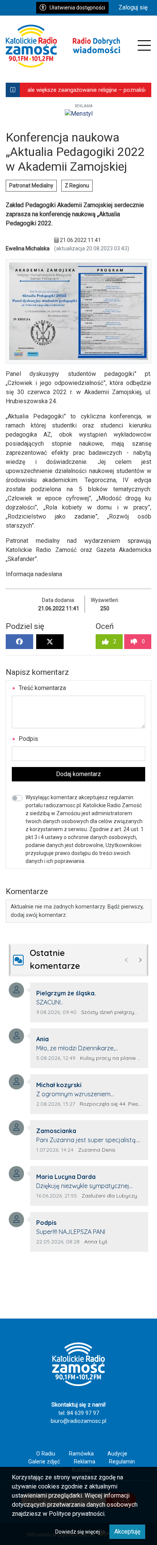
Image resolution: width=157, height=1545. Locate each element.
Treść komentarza (41, 688)
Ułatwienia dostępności (77, 8)
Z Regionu (77, 185)
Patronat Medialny (31, 185)
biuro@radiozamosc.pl (78, 1421)
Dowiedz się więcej (77, 1532)
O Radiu (45, 1454)
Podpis (27, 738)
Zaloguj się (133, 7)
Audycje (117, 1454)
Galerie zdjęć (44, 1462)
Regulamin (122, 1462)
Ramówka (81, 1454)
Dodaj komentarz (78, 774)
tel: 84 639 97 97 (78, 1413)
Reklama (84, 1462)
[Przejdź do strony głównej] (63, 46)
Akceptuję (127, 1531)
